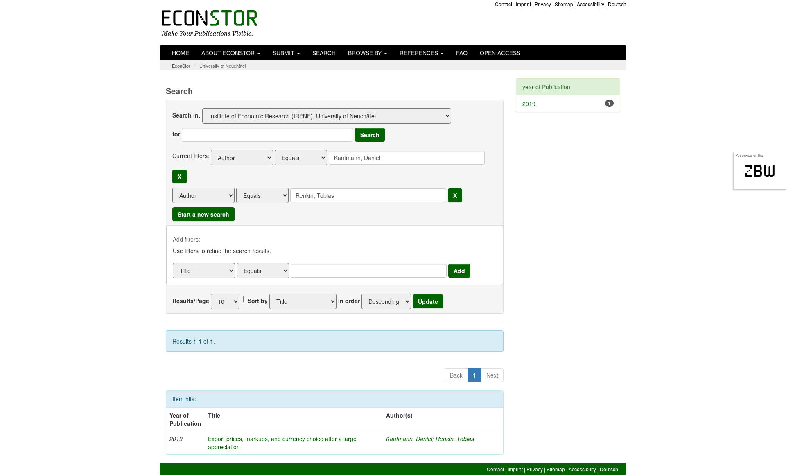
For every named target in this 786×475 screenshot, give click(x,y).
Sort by (258, 300)
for (176, 134)
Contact (503, 3)
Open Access (500, 53)
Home (180, 53)
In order (349, 300)
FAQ (462, 53)
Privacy (543, 3)
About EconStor (228, 53)
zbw (760, 171)
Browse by (365, 53)
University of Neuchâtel (222, 65)
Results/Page (190, 300)
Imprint (523, 3)
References (420, 53)
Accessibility (590, 3)
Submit (284, 53)
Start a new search (203, 214)
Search (324, 53)
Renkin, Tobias (455, 438)
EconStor (181, 65)
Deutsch (617, 3)
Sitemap (564, 3)
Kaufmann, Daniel (409, 438)
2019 (528, 104)
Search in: (186, 115)
